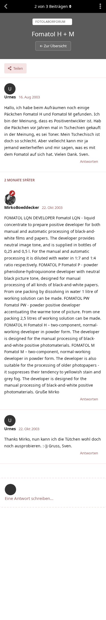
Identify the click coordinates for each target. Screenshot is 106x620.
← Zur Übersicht (53, 45)
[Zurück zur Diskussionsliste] (5, 6)
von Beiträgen (51, 6)
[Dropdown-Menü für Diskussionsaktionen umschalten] (100, 6)
